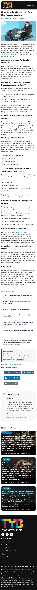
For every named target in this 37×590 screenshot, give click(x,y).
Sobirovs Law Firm (7, 54)
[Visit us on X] (7, 534)
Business (10, 364)
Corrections (5, 560)
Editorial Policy (6, 557)
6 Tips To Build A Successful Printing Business (17, 295)
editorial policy (7, 344)
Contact (3, 542)
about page (17, 344)
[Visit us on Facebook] (3, 534)
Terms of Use (5, 545)
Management (18, 364)
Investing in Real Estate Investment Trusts (16, 309)
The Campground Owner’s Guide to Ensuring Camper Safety (16, 316)
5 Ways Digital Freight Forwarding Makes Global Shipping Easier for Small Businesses (18, 323)
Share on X (29, 372)
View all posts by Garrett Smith (16, 417)
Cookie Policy (10, 586)
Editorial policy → (20, 359)
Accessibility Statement (8, 551)
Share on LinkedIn (13, 378)
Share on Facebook (13, 372)
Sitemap (4, 554)
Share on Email (12, 383)
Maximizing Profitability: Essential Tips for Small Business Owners (18, 331)
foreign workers (14, 66)
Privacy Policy (5, 548)
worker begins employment (20, 232)
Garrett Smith (7, 18)
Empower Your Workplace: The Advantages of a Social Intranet (17, 302)
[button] (29, 5)
